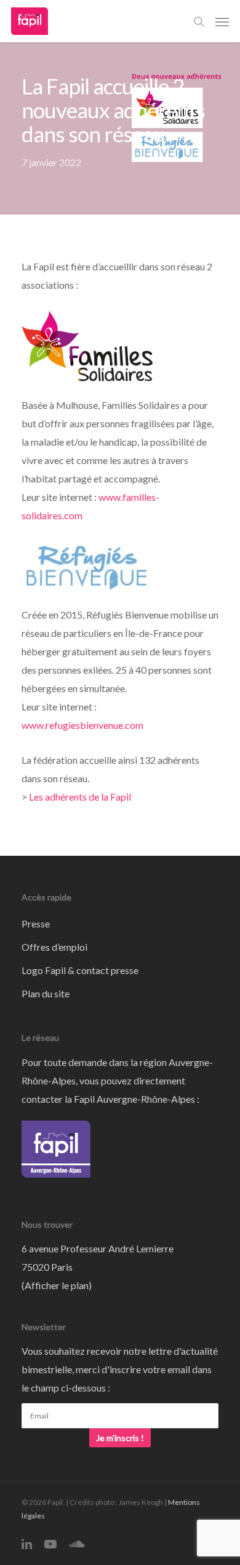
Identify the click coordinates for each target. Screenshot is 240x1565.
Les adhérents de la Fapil (80, 796)
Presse (36, 923)
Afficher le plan (57, 1285)
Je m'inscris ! (120, 1438)
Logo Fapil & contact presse (80, 970)
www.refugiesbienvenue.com (82, 725)
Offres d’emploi (54, 947)
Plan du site (46, 993)
